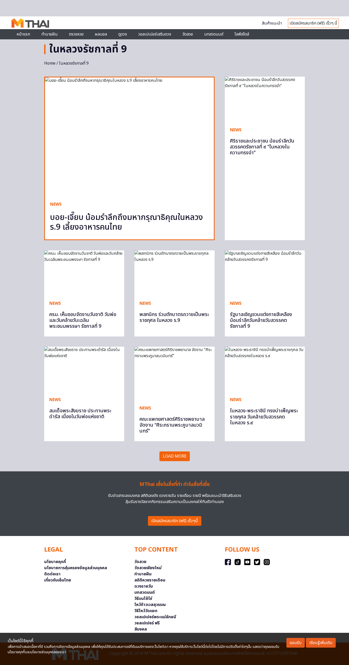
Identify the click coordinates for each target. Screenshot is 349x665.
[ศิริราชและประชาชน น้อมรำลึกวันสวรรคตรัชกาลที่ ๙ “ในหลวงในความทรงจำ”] (265, 99)
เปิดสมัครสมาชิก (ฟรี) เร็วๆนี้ (174, 521)
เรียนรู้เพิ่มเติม (320, 643)
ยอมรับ (295, 643)
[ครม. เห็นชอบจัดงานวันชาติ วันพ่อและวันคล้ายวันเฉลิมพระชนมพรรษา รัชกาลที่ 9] (84, 272)
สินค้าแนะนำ (272, 23)
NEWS (56, 204)
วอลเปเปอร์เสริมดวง (154, 34)
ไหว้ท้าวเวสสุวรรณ (150, 605)
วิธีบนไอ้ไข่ (143, 599)
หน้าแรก (23, 34)
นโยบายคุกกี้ (55, 562)
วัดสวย (187, 34)
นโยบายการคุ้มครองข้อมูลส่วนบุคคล (75, 568)
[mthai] (30, 23)
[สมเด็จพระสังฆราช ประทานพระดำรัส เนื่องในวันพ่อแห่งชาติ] (84, 369)
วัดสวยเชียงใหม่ (147, 568)
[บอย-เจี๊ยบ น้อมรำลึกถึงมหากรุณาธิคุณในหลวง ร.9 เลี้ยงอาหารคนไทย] (129, 136)
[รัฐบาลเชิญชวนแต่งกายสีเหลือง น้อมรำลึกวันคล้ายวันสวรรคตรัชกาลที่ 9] (265, 272)
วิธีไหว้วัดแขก (145, 611)
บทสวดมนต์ (213, 34)
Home (49, 63)
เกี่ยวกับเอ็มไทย (57, 580)
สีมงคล (140, 629)
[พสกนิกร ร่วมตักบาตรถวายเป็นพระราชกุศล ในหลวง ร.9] (174, 272)
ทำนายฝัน (49, 34)
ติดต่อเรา (52, 574)
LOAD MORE (175, 456)
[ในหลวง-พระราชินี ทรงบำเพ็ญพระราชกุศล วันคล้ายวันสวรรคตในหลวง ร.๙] (265, 369)
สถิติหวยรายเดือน (149, 580)
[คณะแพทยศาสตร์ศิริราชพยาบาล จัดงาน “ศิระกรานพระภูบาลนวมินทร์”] (174, 373)
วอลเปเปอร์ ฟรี (147, 623)
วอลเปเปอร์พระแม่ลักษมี (155, 617)
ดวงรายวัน (143, 586)
